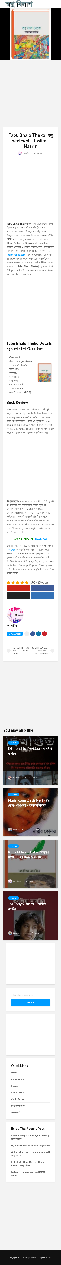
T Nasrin (13, 743)
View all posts (15, 634)
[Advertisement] (30, 93)
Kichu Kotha (17, 1092)
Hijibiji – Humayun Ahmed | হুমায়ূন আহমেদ (30, 1145)
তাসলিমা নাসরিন (21, 365)
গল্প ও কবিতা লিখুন (17, 1105)
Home (14, 1072)
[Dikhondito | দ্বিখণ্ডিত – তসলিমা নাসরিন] (30, 760)
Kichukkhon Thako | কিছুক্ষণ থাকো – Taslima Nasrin (28, 854)
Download (41, 539)
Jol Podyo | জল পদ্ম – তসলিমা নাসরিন (27, 906)
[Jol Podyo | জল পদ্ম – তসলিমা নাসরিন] (30, 915)
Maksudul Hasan (20, 829)
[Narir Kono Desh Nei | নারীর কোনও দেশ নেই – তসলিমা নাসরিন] (30, 811)
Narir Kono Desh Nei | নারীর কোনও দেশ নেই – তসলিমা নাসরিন (29, 802)
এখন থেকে (11, 549)
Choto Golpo (18, 1079)
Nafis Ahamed (19, 777)
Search (30, 1002)
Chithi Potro (17, 1099)
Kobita (14, 1085)
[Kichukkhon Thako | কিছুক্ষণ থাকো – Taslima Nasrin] (30, 863)
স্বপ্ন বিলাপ (26, 153)
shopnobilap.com (16, 254)
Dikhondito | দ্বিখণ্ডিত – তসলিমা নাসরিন (30, 751)
